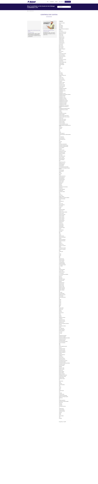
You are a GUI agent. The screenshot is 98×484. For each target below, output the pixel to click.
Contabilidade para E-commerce (63, 100)
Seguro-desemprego (62, 384)
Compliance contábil (62, 82)
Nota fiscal (60, 311)
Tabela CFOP (61, 402)
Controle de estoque (61, 121)
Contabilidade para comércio (63, 99)
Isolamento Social (61, 258)
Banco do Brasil (61, 47)
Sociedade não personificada (63, 395)
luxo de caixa (61, 275)
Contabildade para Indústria (62, 88)
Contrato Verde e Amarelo (62, 119)
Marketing (60, 281)
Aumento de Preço (61, 41)
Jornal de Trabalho (61, 261)
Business (60, 52)
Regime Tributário (61, 372)
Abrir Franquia (61, 26)
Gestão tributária (61, 226)
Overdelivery (60, 318)
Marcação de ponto (61, 280)
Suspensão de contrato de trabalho (63, 401)
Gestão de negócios (30, 30)
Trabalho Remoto (61, 408)
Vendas (60, 414)
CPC (59, 129)
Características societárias (62, 59)
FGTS (60, 202)
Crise (59, 135)
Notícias (56, 1)
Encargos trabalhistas (62, 189)
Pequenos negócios (61, 330)
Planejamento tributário (62, 340)
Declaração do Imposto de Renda (63, 146)
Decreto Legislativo (61, 147)
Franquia (60, 207)
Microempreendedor (61, 293)
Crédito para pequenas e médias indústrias (65, 134)
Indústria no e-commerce (62, 245)
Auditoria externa (61, 39)
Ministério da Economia (62, 294)
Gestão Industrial (61, 225)
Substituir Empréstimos (62, 400)
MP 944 (60, 304)
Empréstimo (60, 185)
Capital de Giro (61, 57)
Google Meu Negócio (62, 227)
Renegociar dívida (61, 377)
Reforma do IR (61, 370)
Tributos (60, 413)
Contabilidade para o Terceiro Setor (64, 105)
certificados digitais (61, 64)
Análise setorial (61, 34)
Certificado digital (61, 63)
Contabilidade (52, 1)
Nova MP (60, 316)
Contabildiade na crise (62, 89)
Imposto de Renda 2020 (62, 237)
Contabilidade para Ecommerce (63, 101)
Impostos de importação (62, 239)
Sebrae (60, 382)
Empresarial (60, 183)
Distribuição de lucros (62, 163)
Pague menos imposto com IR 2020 (64, 323)
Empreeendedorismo (62, 177)
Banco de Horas (61, 46)
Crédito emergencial (61, 133)
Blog (47, 1)
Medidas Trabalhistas (62, 288)
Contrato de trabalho (62, 114)
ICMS (59, 233)
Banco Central (61, 45)
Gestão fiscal (60, 222)
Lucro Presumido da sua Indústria (63, 274)
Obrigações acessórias (62, 317)
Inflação (60, 246)
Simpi (60, 389)
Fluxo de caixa (61, 203)
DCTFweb (60, 141)
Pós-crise (60, 347)
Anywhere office (61, 35)
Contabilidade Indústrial (62, 95)
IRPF (59, 256)
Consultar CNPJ (61, 87)
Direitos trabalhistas (61, 159)
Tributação (60, 412)
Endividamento (61, 190)
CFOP (60, 65)
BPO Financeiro (61, 51)
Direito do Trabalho (61, 157)
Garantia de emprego (62, 209)
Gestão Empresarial (35, 30)
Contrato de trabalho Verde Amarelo (64, 115)
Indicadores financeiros (62, 240)
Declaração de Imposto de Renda (63, 145)
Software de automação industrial (63, 396)
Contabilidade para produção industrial (64, 108)
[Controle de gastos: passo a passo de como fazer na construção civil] (34, 25)
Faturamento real (61, 201)
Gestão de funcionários (62, 214)
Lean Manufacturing (61, 262)
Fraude (60, 208)
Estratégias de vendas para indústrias (64, 197)
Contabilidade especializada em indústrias (65, 94)
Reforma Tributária (61, 371)
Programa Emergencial (62, 352)
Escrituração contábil (62, 191)
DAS (59, 140)
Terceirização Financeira (62, 406)
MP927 (60, 305)
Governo (60, 228)
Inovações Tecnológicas (62, 249)
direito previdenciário (62, 158)
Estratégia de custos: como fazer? (49, 32)
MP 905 (60, 299)
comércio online (61, 77)
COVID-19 (60, 128)
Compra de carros (61, 83)
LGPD (60, 268)
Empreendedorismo (61, 178)
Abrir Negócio (61, 27)
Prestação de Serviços (62, 348)
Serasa (60, 388)
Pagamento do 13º (61, 322)
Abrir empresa (61, 25)
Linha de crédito (61, 270)
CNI (59, 70)
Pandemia (60, 324)
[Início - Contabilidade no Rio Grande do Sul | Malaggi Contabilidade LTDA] (31, 1)
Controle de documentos (62, 120)
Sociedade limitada (61, 394)
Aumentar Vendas (61, 40)
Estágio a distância (61, 196)
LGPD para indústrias (62, 269)
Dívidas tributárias (61, 165)
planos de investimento (62, 342)
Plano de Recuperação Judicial (63, 341)
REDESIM (60, 366)
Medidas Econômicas (62, 287)
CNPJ (60, 71)
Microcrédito (60, 292)
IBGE (59, 232)
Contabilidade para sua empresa (63, 109)
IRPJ (59, 257)
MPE (59, 306)
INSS (59, 250)
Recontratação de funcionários (63, 360)
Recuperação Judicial (62, 364)
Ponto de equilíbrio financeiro (63, 346)
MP (59, 298)
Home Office (60, 231)
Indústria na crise (61, 244)
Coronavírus (60, 127)
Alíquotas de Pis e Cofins (62, 33)
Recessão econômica (62, 358)
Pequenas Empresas (62, 329)
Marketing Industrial (61, 282)
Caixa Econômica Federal (62, 53)
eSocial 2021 (61, 195)
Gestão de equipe (61, 213)
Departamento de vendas (62, 151)
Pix (59, 334)
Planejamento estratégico (62, 336)
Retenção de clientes (62, 378)
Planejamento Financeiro (51, 30)
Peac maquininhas (61, 328)
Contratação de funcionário (62, 113)
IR (59, 252)
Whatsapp (60, 418)
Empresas (60, 184)
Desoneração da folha (62, 152)
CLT (59, 69)
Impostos (60, 238)
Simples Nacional (61, 390)
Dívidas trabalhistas (61, 164)
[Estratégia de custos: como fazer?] (50, 25)
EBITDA (60, 172)
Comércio (60, 76)
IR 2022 (60, 255)
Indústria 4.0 (60, 243)
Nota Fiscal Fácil (61, 312)
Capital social (61, 58)
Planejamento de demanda (62, 335)
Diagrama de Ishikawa (62, 153)
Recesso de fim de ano (62, 359)
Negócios (60, 310)
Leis (59, 267)
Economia (60, 173)
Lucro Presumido (61, 273)
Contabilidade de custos (62, 93)
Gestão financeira (45, 30)
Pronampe (60, 353)
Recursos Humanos (61, 365)
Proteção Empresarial (62, 354)
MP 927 (60, 300)
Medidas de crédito (61, 286)
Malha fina (60, 276)
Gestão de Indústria (61, 215)
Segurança (60, 383)
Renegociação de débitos (62, 376)
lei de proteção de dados (62, 264)
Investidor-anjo (61, 251)
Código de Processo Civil (62, 75)
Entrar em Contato (67, 1)
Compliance (60, 81)
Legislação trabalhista (62, 263)
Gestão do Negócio (61, 219)
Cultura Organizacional (62, 139)
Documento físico (61, 171)
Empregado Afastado (62, 179)
